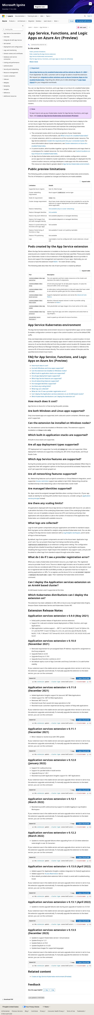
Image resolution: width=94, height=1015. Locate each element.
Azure (36, 27)
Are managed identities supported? (44, 384)
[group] (59, 682)
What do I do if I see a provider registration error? (49, 391)
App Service (43, 27)
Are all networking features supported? (45, 381)
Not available (53, 212)
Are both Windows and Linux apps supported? (48, 368)
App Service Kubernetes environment (41, 56)
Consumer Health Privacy (55, 1011)
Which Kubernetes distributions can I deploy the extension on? (53, 396)
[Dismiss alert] (90, 3)
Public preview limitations (37, 52)
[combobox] (12, 29)
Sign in (89, 16)
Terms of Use (71, 1011)
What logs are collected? (40, 389)
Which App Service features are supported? (47, 378)
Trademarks (80, 1011)
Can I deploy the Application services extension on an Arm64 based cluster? (58, 394)
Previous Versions (17, 1011)
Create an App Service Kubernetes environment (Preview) (57, 116)
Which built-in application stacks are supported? (48, 373)
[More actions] (89, 27)
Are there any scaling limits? (41, 386)
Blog (26, 1011)
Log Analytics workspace (71, 533)
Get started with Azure (83, 21)
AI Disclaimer (5, 1011)
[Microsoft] (3, 16)
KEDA (55, 262)
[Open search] (85, 16)
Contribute (34, 1011)
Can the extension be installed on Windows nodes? (49, 371)
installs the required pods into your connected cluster (65, 141)
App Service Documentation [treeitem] (12, 33)
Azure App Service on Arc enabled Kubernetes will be (58, 72)
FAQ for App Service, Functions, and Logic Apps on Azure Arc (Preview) (51, 59)
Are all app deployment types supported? (46, 376)
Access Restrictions (51, 874)
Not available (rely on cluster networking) (61, 209)
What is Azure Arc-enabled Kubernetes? (74, 136)
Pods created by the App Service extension (43, 54)
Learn (30, 27)
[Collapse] (22, 25)
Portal (72, 21)
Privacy (42, 1011)
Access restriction (42, 481)
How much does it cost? (40, 366)
